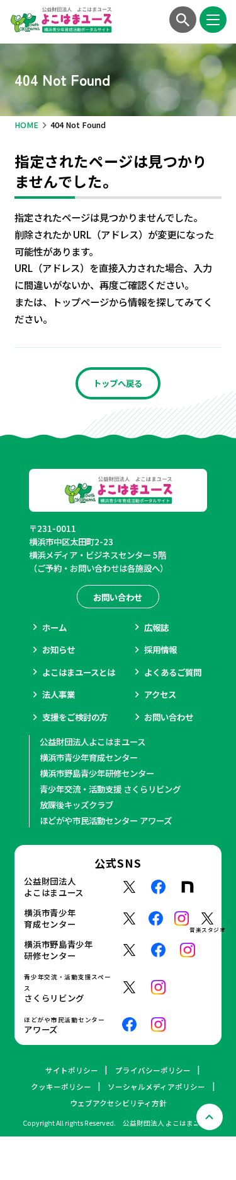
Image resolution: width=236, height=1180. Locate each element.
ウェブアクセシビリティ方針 (118, 1103)
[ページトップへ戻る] (209, 1116)
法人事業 (58, 694)
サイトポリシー (71, 1070)
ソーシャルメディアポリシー (156, 1087)
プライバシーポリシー (153, 1070)
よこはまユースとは (78, 672)
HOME (26, 125)
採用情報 (160, 649)
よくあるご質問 (172, 672)
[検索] (182, 19)
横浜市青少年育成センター (89, 757)
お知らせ (58, 649)
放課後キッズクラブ (76, 804)
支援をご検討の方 (75, 717)
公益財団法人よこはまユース (92, 741)
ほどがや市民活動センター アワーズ (106, 820)
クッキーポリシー (61, 1087)
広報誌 (156, 627)
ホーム (54, 627)
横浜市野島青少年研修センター (97, 773)
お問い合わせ (168, 717)
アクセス (160, 694)
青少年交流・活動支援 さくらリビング (110, 788)
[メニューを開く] (212, 19)
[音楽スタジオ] (207, 918)
